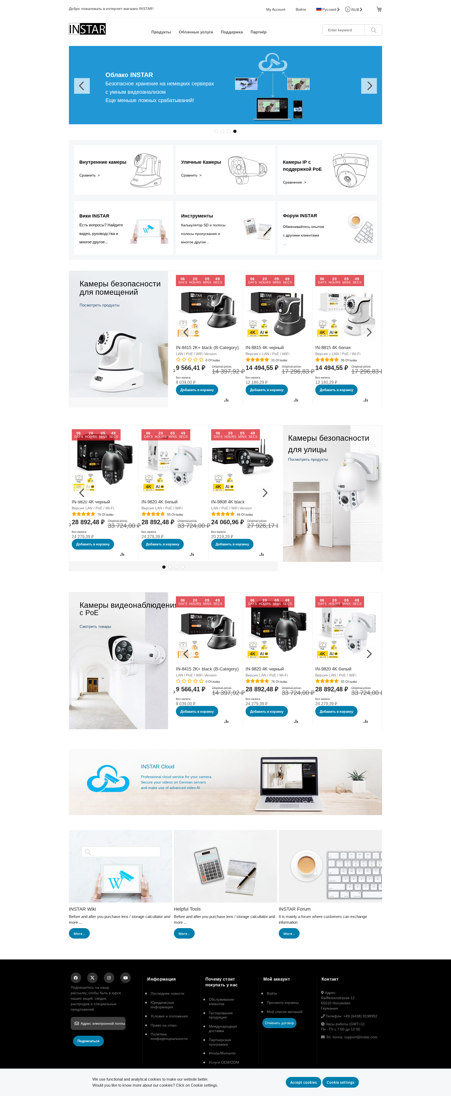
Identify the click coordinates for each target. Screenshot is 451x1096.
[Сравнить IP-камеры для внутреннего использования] (118, 406)
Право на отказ (163, 1025)
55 (175, 514)
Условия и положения (169, 1016)
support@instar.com (360, 1037)
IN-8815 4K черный (265, 347)
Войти (301, 9)
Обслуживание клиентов (221, 1001)
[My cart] (378, 8)
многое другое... (93, 242)
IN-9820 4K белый (159, 501)
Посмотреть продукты (100, 305)
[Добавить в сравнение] (226, 399)
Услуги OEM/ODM (224, 1062)
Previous (82, 86)
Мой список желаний (284, 1012)
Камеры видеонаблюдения (129, 605)
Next (369, 86)
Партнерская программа (220, 1042)
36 (349, 360)
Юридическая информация (162, 1004)
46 (245, 514)
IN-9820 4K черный (91, 501)
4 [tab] (235, 131)
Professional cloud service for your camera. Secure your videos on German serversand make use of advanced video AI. (176, 782)
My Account (275, 9)
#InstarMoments (222, 1053)
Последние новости (167, 993)
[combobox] (352, 30)
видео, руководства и (98, 233)
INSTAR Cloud (157, 766)
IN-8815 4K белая (333, 347)
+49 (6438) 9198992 (360, 1016)
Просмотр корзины (283, 1002)
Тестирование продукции (221, 1015)
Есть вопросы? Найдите (101, 225)
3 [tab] (228, 131)
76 (105, 514)
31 (279, 360)
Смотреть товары (95, 626)
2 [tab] (222, 131)
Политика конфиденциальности (169, 1036)
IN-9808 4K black (228, 501)
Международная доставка (223, 1028)
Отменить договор (279, 1023)
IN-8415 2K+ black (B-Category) (207, 347)
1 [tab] (216, 131)
